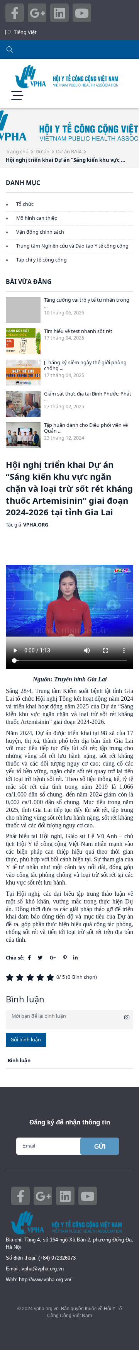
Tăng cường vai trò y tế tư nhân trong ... (86, 303)
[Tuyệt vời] (51, 977)
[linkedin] (59, 17)
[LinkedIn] (75, 957)
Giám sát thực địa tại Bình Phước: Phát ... (87, 397)
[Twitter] (40, 957)
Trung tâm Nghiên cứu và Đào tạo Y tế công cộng (72, 246)
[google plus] (37, 17)
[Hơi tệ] (21, 977)
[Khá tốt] (41, 977)
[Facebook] (29, 957)
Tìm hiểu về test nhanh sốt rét (78, 331)
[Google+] (53, 957)
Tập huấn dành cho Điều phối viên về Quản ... (86, 428)
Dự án (42, 151)
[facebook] (14, 17)
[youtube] (81, 17)
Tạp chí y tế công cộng (41, 259)
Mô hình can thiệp (37, 218)
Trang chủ (17, 151)
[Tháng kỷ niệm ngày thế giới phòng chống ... (85, 365)
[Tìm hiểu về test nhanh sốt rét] (23, 341)
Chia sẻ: (15, 957)
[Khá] (31, 977)
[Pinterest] (64, 957)
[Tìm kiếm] (69, 49)
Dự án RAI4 (68, 151)
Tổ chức (25, 204)
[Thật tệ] (11, 977)
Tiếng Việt (25, 32)
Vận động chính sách (40, 232)
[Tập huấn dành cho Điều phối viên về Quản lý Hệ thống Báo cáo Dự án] (23, 435)
